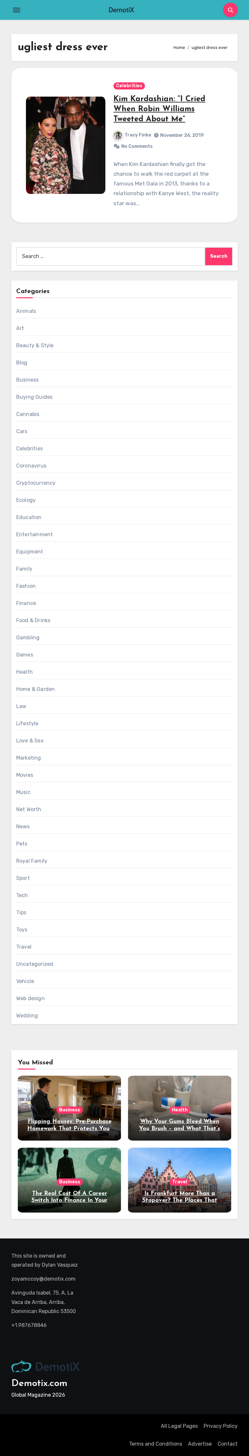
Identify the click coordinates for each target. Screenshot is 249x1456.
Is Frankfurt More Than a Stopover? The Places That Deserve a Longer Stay (179, 1201)
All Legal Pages (179, 1426)
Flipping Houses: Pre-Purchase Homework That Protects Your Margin (69, 1129)
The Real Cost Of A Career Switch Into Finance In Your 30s (69, 1201)
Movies (24, 775)
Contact (228, 1444)
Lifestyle (27, 723)
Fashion (26, 586)
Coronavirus (31, 466)
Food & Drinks (33, 620)
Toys (22, 930)
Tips (21, 912)
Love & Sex (30, 741)
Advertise (200, 1444)
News (23, 826)
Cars (22, 431)
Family (24, 569)
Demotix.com (39, 1384)
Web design (30, 998)
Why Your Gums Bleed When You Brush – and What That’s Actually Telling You (179, 1129)
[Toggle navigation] (16, 10)
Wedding (27, 1015)
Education (29, 517)
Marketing (28, 758)
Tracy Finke (137, 135)
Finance (26, 603)
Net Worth (29, 809)
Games (24, 655)
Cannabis (28, 414)
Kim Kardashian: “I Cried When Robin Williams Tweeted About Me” (159, 109)
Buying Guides (34, 397)
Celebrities (129, 86)
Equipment (29, 552)
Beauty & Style (35, 345)
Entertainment (34, 534)
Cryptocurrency (36, 483)
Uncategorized (34, 964)
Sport (23, 878)
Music (23, 792)
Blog (22, 363)
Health (24, 672)
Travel (23, 947)
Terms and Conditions (155, 1444)
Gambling (28, 637)
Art (20, 328)
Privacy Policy (221, 1426)
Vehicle (25, 981)
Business (27, 380)
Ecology (26, 500)
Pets (22, 844)
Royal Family (31, 861)
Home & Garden (35, 689)
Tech (22, 895)
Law (21, 706)
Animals (26, 311)
